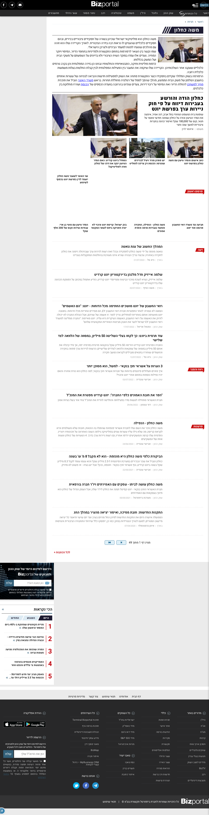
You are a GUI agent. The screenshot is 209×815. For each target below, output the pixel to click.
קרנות (203, 738)
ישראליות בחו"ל (126, 720)
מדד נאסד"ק (128, 726)
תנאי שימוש (108, 697)
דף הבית (136, 697)
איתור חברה (93, 756)
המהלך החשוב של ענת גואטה (141, 247)
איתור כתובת (128, 774)
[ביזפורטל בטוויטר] (76, 785)
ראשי (206, 13)
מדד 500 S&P (128, 738)
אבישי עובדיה (143, 379)
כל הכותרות (191, 13)
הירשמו (204, 5)
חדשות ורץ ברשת (161, 774)
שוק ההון (168, 13)
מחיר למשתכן (195, 84)
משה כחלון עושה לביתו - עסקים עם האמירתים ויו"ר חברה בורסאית (115, 484)
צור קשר (93, 697)
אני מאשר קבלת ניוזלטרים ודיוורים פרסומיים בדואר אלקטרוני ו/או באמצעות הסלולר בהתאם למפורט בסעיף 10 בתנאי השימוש (29, 592)
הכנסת (85, 84)
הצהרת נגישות (163, 780)
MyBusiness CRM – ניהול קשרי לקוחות (85, 763)
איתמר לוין (187, 129)
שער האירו (164, 762)
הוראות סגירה (163, 768)
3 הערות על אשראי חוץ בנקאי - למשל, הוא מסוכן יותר (124, 366)
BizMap (95, 750)
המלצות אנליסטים (161, 750)
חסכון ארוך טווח (198, 744)
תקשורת (166, 744)
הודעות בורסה (163, 732)
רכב (103, 13)
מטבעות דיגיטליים (196, 780)
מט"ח (202, 732)
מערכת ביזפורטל (142, 498)
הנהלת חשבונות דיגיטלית (86, 732)
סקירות (166, 738)
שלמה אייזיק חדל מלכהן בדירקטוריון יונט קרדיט (128, 275)
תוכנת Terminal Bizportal (85, 720)
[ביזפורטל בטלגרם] (12, 5)
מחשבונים (53, 13)
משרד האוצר (85, 80)
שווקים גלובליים (198, 750)
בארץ (159, 260)
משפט (130, 13)
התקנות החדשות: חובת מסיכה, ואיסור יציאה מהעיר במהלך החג (118, 512)
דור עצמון (146, 405)
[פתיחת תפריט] (195, 5)
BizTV (202, 768)
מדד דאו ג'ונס (128, 732)
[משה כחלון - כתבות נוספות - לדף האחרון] (109, 542)
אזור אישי (165, 726)
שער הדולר (71, 13)
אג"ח (203, 726)
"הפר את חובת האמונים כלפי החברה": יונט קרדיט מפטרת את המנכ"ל (114, 395)
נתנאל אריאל (144, 327)
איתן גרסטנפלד (146, 526)
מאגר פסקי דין (92, 744)
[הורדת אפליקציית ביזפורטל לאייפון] (13, 727)
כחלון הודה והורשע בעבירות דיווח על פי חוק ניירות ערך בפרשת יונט (175, 104)
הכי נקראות (43, 609)
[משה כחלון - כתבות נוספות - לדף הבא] (121, 542)
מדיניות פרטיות (76, 697)
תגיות (190, 21)
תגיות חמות (164, 720)
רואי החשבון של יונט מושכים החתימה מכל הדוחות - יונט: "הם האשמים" (112, 306)
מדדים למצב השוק (196, 762)
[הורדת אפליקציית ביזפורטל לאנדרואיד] (35, 727)
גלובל (155, 13)
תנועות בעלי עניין (197, 756)
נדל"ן (143, 13)
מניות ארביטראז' (126, 744)
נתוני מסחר (89, 13)
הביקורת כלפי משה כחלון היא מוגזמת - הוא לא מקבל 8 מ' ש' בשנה (115, 456)
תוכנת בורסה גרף (90, 726)
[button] (2, 811)
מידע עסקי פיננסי (90, 738)
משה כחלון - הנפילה (148, 423)
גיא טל (150, 260)
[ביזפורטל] (104, 4)
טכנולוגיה (116, 13)
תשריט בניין (129, 768)
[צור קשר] (20, 5)
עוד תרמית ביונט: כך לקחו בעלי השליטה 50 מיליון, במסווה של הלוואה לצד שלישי (110, 338)
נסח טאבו (129, 762)
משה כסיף (148, 288)
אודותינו (123, 697)
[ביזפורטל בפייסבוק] (4, 5)
